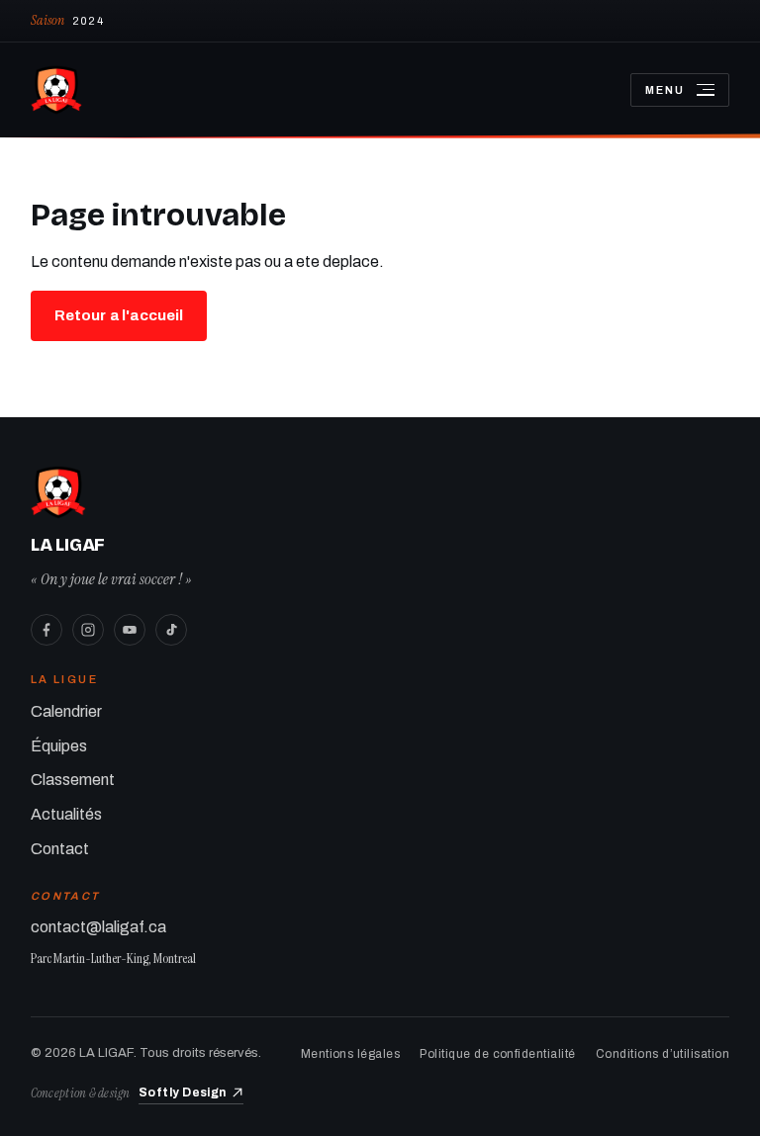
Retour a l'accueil (119, 315)
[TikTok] (171, 630)
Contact (60, 848)
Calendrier (66, 711)
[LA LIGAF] (315, 90)
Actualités (66, 814)
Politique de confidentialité (497, 1054)
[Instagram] (88, 630)
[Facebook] (46, 630)
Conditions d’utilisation (663, 1054)
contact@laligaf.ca (98, 926)
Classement (73, 779)
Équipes (59, 746)
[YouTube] (129, 630)
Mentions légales (351, 1054)
